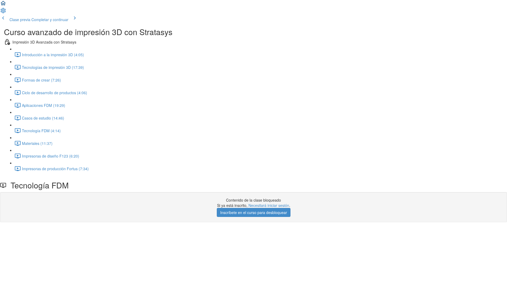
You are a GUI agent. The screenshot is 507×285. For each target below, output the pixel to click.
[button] (3, 4)
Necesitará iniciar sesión (268, 205)
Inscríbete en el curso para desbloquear (253, 212)
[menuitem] (3, 12)
